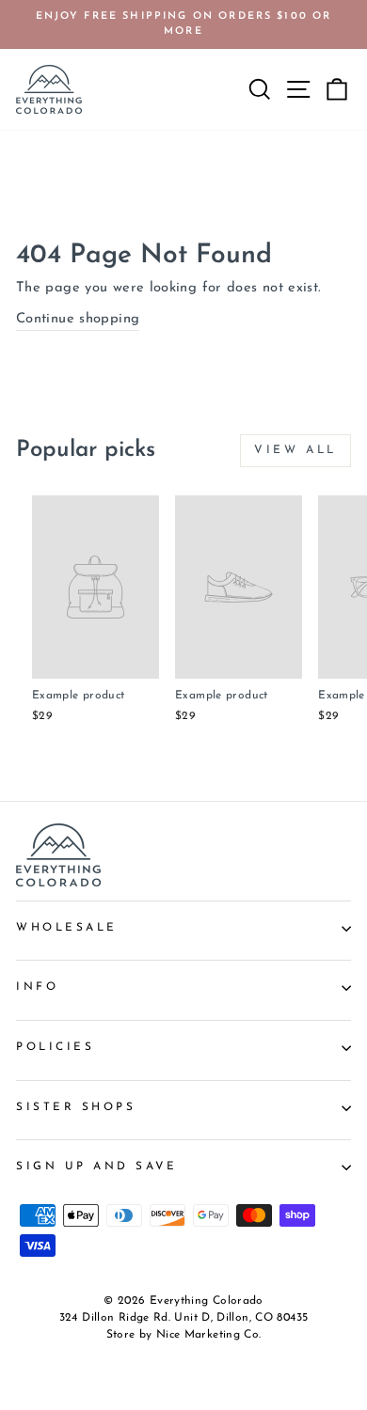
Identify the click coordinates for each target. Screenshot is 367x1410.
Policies (55, 1047)
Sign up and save (97, 1166)
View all (295, 450)
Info (37, 987)
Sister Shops (76, 1107)
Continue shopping (77, 319)
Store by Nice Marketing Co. (184, 1334)
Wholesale (67, 927)
